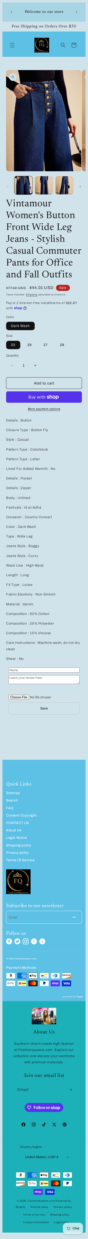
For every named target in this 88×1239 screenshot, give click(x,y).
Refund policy (40, 1206)
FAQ (10, 808)
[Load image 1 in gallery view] (23, 185)
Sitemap (13, 793)
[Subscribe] (70, 1090)
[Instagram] (26, 941)
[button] (12, 45)
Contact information (36, 1222)
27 (46, 345)
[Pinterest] (34, 941)
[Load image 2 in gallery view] (44, 185)
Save (44, 708)
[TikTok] (42, 941)
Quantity (12, 355)
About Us (14, 830)
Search (12, 800)
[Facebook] (9, 941)
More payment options (44, 409)
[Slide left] (7, 186)
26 (29, 345)
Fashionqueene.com (41, 1200)
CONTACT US (17, 823)
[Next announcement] (76, 12)
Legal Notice (16, 837)
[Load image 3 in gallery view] (64, 185)
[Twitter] (17, 941)
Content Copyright (21, 815)
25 (13, 345)
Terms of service (34, 1214)
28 (62, 345)
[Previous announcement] (11, 12)
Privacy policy (17, 853)
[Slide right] (80, 186)
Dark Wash (20, 326)
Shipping (31, 294)
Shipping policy (18, 845)
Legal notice (62, 1222)
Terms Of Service (20, 860)
